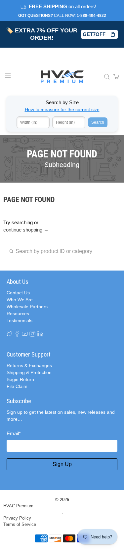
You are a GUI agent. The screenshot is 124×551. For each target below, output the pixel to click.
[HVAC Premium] (62, 77)
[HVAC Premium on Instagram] (32, 334)
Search (97, 122)
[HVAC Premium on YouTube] (25, 334)
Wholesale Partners (27, 306)
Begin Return (20, 379)
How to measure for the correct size (62, 109)
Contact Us (18, 292)
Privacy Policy (17, 518)
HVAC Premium (18, 506)
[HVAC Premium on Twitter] (10, 334)
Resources (18, 313)
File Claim (17, 386)
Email (14, 433)
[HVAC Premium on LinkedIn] (40, 334)
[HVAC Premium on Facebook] (17, 334)
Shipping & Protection (29, 372)
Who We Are (20, 299)
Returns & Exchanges (29, 365)
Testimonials (19, 320)
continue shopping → (26, 230)
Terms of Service (19, 524)
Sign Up (62, 464)
